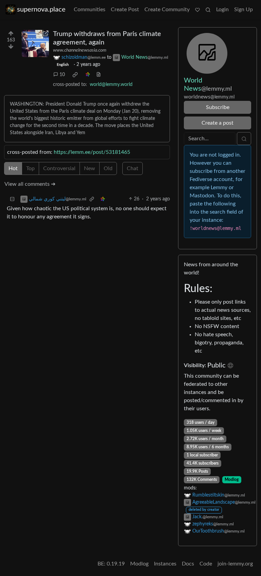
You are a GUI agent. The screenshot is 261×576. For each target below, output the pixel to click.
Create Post (125, 9)
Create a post (217, 123)
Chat (132, 168)
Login (222, 9)
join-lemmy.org (235, 563)
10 (62, 74)
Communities (89, 9)
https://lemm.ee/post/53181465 (92, 152)
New (89, 168)
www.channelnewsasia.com (79, 50)
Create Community (167, 9)
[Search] (208, 9)
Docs (188, 563)
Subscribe (217, 107)
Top (30, 168)
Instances (165, 563)
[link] (75, 74)
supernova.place (41, 9)
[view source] (98, 75)
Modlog (232, 480)
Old (108, 168)
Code (205, 563)
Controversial (59, 168)
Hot (13, 168)
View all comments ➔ (29, 184)
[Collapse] (12, 199)
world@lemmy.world (111, 84)
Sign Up (243, 9)
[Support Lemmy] (197, 9)
